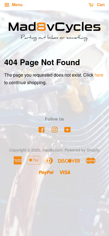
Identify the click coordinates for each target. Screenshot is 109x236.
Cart (100, 4)
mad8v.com (52, 150)
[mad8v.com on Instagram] (54, 130)
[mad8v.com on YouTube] (67, 130)
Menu (17, 4)
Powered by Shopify (82, 150)
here (98, 75)
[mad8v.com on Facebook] (41, 130)
